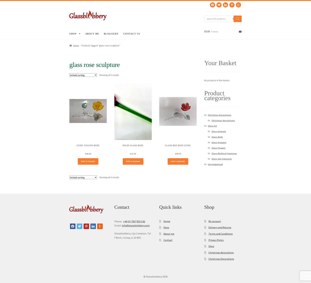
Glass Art (212, 125)
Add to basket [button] (88, 161)
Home (76, 45)
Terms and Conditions (220, 233)
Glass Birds (217, 137)
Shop (73, 34)
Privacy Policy (216, 240)
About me (92, 34)
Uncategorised (215, 164)
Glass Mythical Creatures (224, 153)
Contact (168, 240)
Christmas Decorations (219, 115)
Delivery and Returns (219, 227)
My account (214, 221)
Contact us (131, 34)
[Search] (238, 19)
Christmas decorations (223, 120)
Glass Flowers (218, 148)
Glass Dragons (219, 142)
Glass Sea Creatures (222, 158)
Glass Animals (219, 131)
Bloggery (111, 34)
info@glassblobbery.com (136, 225)
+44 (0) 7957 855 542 (134, 221)
